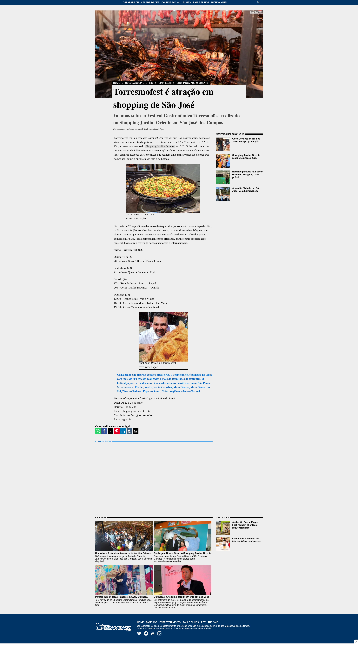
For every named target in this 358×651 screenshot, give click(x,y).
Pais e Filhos (201, 2)
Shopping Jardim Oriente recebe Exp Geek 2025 (246, 156)
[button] (259, 2)
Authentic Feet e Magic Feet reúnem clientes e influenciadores (245, 525)
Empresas (165, 83)
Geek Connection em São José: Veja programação (246, 140)
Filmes (186, 2)
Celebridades (150, 2)
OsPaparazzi (131, 2)
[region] (179, 647)
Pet (203, 622)
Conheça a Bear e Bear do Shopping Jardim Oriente (182, 553)
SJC (151, 83)
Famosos (151, 622)
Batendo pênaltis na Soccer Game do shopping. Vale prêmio (247, 174)
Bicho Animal (219, 2)
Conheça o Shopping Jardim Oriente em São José (181, 597)
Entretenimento (170, 622)
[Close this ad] (356, 641)
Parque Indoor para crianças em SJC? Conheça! (121, 597)
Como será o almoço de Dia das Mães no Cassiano (246, 540)
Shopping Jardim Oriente (193, 83)
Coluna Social (171, 2)
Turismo (213, 622)
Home (116, 83)
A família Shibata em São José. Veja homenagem (246, 189)
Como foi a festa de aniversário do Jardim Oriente (123, 553)
